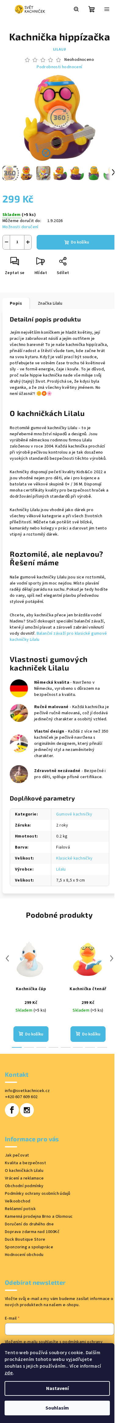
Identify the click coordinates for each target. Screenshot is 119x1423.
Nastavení (57, 1388)
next (112, 958)
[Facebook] (12, 1110)
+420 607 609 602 (21, 1097)
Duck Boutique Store (25, 1239)
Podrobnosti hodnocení (59, 67)
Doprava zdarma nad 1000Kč (32, 1232)
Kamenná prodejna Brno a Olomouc (39, 1216)
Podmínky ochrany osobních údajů (37, 1194)
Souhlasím (57, 1408)
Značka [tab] (50, 303)
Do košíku (80, 242)
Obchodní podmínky (24, 1186)
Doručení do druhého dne (29, 1224)
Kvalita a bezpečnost (25, 1163)
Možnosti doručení (20, 227)
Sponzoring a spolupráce (29, 1247)
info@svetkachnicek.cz (27, 1091)
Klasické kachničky (74, 858)
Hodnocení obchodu (24, 1255)
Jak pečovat (17, 1155)
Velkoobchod (17, 1201)
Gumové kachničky (74, 814)
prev (7, 958)
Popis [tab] (16, 303)
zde (9, 1372)
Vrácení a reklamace (24, 1178)
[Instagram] (27, 1110)
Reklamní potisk (20, 1209)
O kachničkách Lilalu (24, 1171)
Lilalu (59, 49)
